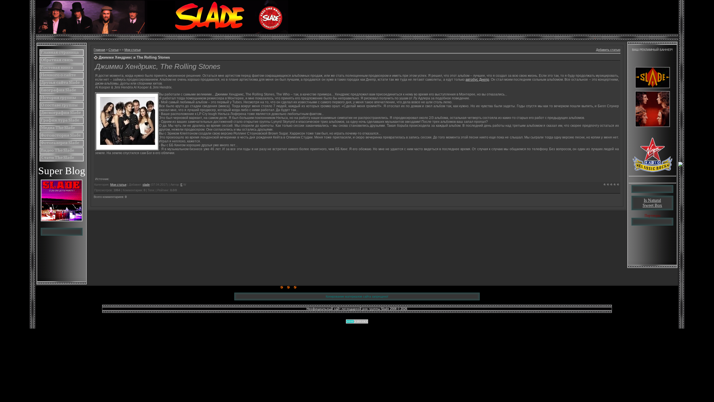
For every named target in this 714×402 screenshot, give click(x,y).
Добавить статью (608, 49)
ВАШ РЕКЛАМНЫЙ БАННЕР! (652, 49)
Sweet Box (652, 205)
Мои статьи (132, 49)
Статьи (113, 49)
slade (146, 184)
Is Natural (652, 200)
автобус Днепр (477, 80)
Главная (99, 49)
